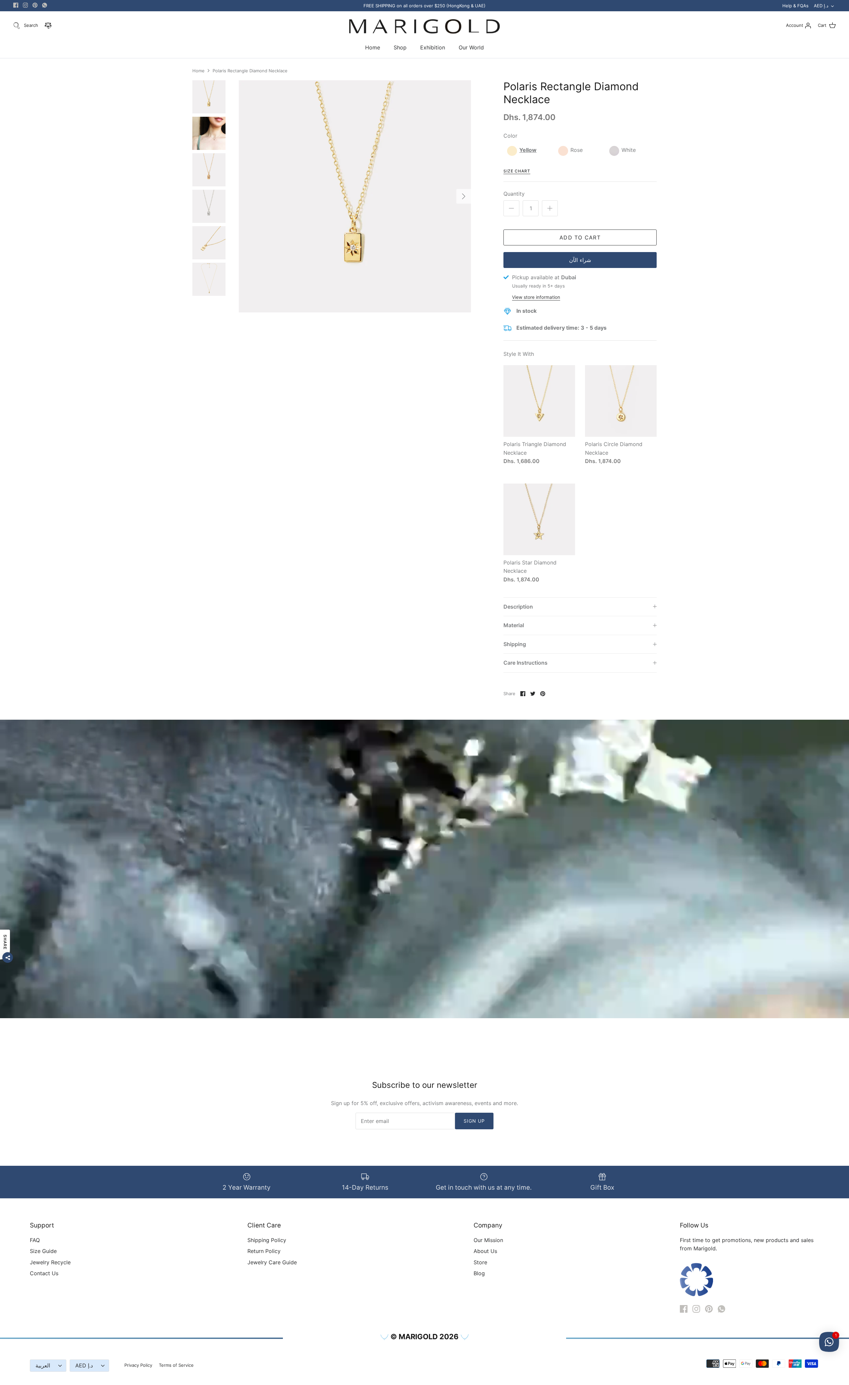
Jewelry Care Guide (272, 1262)
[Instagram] (25, 5)
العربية (42, 1365)
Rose (576, 150)
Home (372, 47)
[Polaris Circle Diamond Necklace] (621, 401)
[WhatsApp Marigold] (44, 5)
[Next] (463, 196)
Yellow (528, 150)
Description (518, 606)
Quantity (514, 193)
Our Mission (488, 1240)
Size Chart (516, 170)
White (628, 150)
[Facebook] (15, 5)
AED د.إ (821, 5)
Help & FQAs (795, 5)
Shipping (514, 644)
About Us (485, 1251)
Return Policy (264, 1251)
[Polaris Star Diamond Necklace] (539, 519)
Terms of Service (176, 1365)
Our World (471, 47)
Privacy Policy (138, 1365)
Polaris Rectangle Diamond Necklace (250, 70)
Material (513, 625)
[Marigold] (424, 26)
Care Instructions (525, 662)
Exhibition (432, 47)
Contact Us (44, 1273)
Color (510, 135)
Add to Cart (580, 237)
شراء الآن (580, 260)
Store (480, 1262)
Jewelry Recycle (50, 1262)
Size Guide (43, 1251)
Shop (400, 47)
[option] (355, 196)
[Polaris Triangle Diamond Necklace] (539, 401)
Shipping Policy (266, 1240)
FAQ (35, 1240)
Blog (479, 1273)
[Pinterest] (35, 5)
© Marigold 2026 (424, 1336)
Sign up (474, 1121)
